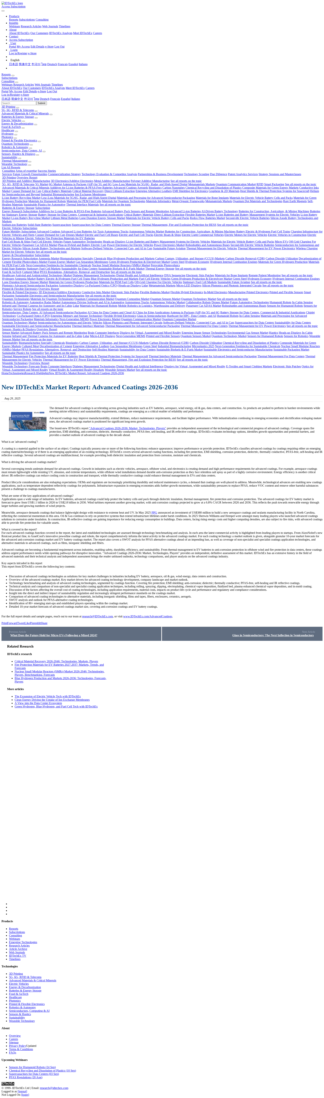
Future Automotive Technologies (82, 241)
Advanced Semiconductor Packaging (36, 285)
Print (4, 623)
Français (63, 64)
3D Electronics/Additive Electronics (72, 181)
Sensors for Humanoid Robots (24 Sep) (32, 1067)
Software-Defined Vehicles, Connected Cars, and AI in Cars (116, 248)
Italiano (83, 64)
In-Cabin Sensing (302, 302)
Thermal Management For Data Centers (204, 326)
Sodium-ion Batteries (14, 224)
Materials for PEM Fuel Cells (84, 201)
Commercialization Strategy (64, 174)
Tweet (21, 623)
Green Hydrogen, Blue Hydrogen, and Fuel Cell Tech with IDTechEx (56, 706)
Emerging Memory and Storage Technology (77, 315)
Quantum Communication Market (236, 184)
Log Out (59, 46)
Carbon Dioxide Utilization (282, 258)
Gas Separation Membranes (92, 261)
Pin (32, 623)
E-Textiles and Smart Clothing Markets (249, 366)
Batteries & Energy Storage (18, 116)
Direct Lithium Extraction (119, 191)
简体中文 (25, 64)
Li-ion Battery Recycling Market (21, 197)
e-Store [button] (42, 91)
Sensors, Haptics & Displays (18, 154)
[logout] (22, 1091)
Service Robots (22, 309)
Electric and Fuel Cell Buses (101, 234)
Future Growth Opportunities (30, 174)
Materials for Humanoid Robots (47, 201)
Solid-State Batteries (40, 224)
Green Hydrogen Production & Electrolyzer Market (139, 261)
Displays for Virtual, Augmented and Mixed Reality (150, 332)
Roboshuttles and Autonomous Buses (207, 245)
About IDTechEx (19, 33)
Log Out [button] (52, 91)
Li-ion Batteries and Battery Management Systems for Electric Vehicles (258, 214)
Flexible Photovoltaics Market (29, 261)
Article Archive (18, 949)
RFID (259, 184)
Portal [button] (5, 91)
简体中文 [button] (17, 98)
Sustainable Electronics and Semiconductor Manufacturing (49, 295)
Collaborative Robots (198, 302)
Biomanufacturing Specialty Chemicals (83, 258)
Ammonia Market (48, 258)
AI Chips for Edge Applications (151, 312)
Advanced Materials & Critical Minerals (25, 113)
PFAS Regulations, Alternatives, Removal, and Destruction (75, 272)
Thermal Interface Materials (82, 204)
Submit (41, 103)
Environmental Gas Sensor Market (247, 332)
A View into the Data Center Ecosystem (38, 703)
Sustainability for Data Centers (79, 268)
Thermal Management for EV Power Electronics (266, 248)
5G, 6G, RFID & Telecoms (18, 110)
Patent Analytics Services (243, 174)
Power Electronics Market (169, 245)
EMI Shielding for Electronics (190, 191)
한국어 (36, 64)
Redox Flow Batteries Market (207, 218)
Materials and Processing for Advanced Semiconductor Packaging (156, 197)
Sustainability (9, 157)
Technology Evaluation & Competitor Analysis (109, 174)
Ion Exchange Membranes (90, 194)
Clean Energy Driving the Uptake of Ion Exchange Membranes (52, 699)
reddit (37, 623)
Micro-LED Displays (188, 285)
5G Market (41, 184)
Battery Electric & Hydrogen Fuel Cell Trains (263, 231)
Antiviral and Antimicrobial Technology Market (43, 275)
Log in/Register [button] (11, 94)
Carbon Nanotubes (173, 187)
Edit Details (37, 46)
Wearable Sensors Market (120, 369)
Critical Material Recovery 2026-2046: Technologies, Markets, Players (56, 661)
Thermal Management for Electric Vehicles (211, 248)
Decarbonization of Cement (56, 346)
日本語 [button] (6, 98)
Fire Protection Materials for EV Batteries (70, 238)
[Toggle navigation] (3, 10)
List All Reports (11, 167)
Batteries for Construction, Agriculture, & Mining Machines (274, 211)
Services (7, 174)
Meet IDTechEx (82, 33)
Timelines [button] (57, 84)
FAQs (12, 1052)
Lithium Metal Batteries (65, 218)
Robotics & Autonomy (15, 147)
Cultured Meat (30, 272)
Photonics (7, 137)
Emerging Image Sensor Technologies (204, 332)
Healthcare (8, 130)
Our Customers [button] (32, 88)
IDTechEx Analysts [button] (53, 88)
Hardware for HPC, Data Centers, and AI (191, 315)
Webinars (14, 26)
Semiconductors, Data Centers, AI (22, 150)
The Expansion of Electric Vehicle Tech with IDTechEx (48, 696)
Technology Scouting (196, 174)
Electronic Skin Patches (200, 275)
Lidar (145, 285)
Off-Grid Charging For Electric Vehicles (158, 282)
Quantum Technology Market (198, 299)
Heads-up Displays (114, 241)
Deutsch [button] (45, 98)
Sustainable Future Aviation (169, 248)
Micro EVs (281, 241)
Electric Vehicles (11, 120)
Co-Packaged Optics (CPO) (101, 285)
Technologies (17, 373)
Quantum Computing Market (132, 299)
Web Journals (50, 26)
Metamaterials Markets (201, 184)
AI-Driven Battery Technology (219, 211)
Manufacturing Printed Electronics (248, 292)
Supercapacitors (61, 224)
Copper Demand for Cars (26, 191)
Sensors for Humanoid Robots (285, 305)
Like (27, 623)
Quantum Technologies (15, 143)
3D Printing (8, 106)
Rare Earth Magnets (295, 201)
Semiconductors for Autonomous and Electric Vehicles (70, 322)
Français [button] (55, 98)
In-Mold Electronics (215, 292)
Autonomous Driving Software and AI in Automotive (92, 302)
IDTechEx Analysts (60, 33)
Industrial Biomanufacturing (57, 194)
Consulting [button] (8, 81)
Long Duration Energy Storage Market (102, 218)
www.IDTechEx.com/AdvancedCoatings (147, 616)
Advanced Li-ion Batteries (185, 211)
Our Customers (39, 33)
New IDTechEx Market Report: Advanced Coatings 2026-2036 (86, 373)
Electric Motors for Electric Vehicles (245, 234)
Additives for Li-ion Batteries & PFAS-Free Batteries (81, 187)
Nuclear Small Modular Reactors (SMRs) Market (121, 265)
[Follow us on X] (165, 775)
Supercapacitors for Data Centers (91, 224)
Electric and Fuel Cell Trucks (136, 234)
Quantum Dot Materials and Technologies (257, 201)
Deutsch (52, 64)
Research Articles (31, 26)
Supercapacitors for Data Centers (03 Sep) (34, 1074)
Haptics (273, 332)
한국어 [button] (28, 98)
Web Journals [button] (43, 84)
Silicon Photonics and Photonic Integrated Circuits (232, 285)
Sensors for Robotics (296, 336)
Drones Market (75, 234)
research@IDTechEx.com (97, 616)
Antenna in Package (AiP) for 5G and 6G (87, 184)
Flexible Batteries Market (200, 214)
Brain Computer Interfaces (103, 332)
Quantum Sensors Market (165, 299)
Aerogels (142, 187)
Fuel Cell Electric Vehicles (47, 241)
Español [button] (65, 98)
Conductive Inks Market (96, 292)
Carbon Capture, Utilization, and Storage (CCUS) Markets (190, 258)
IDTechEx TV (17, 955)
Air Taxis (98, 231)
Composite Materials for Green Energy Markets (270, 187)
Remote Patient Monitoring (265, 275)
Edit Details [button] (30, 91)
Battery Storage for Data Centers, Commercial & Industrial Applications (80, 214)
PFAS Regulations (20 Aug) (25, 1077)
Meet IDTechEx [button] (75, 88)
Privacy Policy (17, 1045)
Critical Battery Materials (57, 191)
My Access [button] (15, 91)
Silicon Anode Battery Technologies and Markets (51, 248)
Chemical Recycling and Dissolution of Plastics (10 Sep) (42, 1070)
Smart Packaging (274, 184)
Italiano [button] (75, 98)
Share (44, 623)
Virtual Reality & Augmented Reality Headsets (76, 369)
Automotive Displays (71, 285)
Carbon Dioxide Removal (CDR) (245, 258)
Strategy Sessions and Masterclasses (280, 174)
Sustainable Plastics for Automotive (44, 204)
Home (5, 373)
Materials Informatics (158, 201)
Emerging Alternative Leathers (154, 191)
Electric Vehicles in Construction (287, 234)
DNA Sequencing (174, 275)
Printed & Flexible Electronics (19, 140)
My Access (23, 46)
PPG (154, 512)
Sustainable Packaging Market (291, 349)
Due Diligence (218, 174)
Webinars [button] (7, 84)
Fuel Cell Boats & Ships (16, 241)
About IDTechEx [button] (12, 88)
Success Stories (47, 170)
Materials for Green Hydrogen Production (283, 261)
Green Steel (177, 261)
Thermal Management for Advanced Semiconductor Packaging (142, 326)
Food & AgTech (11, 127)
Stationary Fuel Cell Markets (44, 268)
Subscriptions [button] (9, 77)
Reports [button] (6, 74)
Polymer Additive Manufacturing (150, 181)
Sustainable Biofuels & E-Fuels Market (121, 268)
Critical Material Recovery (88, 191)
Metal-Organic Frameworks (188, 201)
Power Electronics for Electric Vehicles (130, 245)
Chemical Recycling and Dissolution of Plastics (213, 187)
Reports (13, 19)
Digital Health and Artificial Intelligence (140, 275)
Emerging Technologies (23, 942)
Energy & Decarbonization (17, 123)
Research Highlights (37, 373)
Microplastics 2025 (203, 346)
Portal (12, 46)
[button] (14, 16)
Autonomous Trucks (116, 231)
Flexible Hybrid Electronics (186, 292)
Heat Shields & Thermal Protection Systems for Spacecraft (274, 191)
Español (73, 64)
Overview (15, 1035)
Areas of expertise (26, 170)
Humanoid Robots (280, 302)
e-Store (49, 46)
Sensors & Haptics (20, 1014)
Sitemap (14, 1042)
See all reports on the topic (186, 181)
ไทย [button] (36, 98)
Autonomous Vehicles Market (146, 231)
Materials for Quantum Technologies (123, 201)
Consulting (42, 19)
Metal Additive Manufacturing (112, 181)
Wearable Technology (14, 164)
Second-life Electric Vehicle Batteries (248, 218)
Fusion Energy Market (61, 261)
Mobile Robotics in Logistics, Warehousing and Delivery (151, 305)
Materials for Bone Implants (212, 197)
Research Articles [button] (23, 84)
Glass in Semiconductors (151, 315)
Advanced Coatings (125, 187)
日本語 (13, 64)
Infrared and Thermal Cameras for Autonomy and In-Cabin (37, 305)
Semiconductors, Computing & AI (29, 1010)
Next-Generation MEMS (74, 319)
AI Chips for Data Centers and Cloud (109, 312)
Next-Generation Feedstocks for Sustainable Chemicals (58, 265)
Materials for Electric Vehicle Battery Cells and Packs (261, 197)
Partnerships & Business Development (160, 174)
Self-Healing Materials (105, 349)
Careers (97, 33)
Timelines (64, 26)
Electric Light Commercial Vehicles (203, 234)
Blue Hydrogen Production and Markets (130, 258)
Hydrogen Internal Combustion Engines (233, 261)
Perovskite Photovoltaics (165, 265)
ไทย (43, 64)
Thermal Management (15, 160)
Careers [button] (90, 88)
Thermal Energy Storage (126, 224)
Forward (12, 623)
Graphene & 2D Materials (224, 191)
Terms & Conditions (21, 1049)
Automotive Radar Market (45, 302)
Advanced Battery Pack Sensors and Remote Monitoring (135, 211)
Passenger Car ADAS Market (39, 245)
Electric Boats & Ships (167, 234)
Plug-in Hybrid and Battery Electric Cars (82, 245)
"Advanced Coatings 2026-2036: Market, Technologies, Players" (127, 428)
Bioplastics (155, 187)
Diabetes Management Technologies (94, 275)
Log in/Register (18, 53)
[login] (25, 1094)
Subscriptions (27, 19)
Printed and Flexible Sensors (286, 292)
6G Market (55, 184)
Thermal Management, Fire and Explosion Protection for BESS (178, 224)
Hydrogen (8, 133)
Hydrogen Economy (197, 261)
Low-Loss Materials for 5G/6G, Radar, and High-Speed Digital (150, 184)
